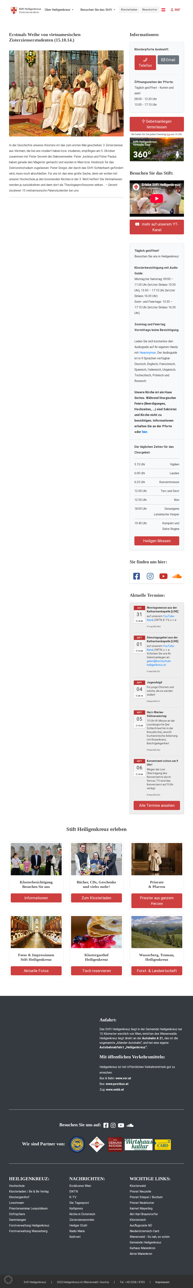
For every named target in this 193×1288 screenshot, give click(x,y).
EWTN (73, 1191)
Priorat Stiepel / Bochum (146, 1197)
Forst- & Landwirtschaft (157, 971)
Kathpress (76, 1208)
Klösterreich (138, 1220)
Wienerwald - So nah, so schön (150, 1237)
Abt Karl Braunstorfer (144, 1214)
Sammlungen (17, 1220)
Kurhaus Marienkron (142, 1248)
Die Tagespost (79, 1203)
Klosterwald (138, 1186)
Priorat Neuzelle (140, 1191)
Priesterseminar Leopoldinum (28, 1208)
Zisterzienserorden (81, 1220)
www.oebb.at (115, 1089)
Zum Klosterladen (96, 898)
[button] (163, 10)
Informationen (36, 898)
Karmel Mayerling (141, 1208)
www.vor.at (123, 1078)
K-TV (72, 1197)
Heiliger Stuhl (78, 1225)
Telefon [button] (145, 65)
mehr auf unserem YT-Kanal (159, 227)
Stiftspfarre (17, 1214)
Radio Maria (77, 1231)
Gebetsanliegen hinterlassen (158, 124)
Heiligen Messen (157, 541)
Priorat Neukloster (142, 1203)
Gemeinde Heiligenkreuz (145, 1242)
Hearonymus (147, 352)
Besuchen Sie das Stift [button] (96, 10)
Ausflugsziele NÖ (141, 1225)
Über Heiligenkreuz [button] (58, 10)
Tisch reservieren (96, 971)
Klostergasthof (19, 1197)
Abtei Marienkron (141, 1254)
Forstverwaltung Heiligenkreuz (29, 1225)
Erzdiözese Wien (80, 1186)
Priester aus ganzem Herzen (157, 901)
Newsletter (150, 9)
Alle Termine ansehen (157, 805)
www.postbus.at (117, 1084)
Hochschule (17, 1186)
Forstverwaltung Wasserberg (28, 1231)
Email (170, 60)
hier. (145, 432)
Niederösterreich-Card (144, 1231)
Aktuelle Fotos (36, 971)
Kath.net (75, 1237)
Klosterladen (129, 9)
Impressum (162, 1282)
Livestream (16, 1203)
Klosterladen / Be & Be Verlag (29, 1191)
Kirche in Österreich (82, 1214)
